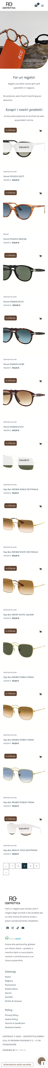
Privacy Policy (11, 1015)
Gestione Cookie (13, 1027)
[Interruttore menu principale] (42, 6)
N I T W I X (21, 1050)
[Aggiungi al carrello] (40, 193)
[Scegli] (40, 631)
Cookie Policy (11, 1019)
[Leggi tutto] (40, 131)
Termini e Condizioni (15, 1023)
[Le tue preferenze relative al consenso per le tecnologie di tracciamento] (43, 1063)
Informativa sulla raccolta (17, 1064)
